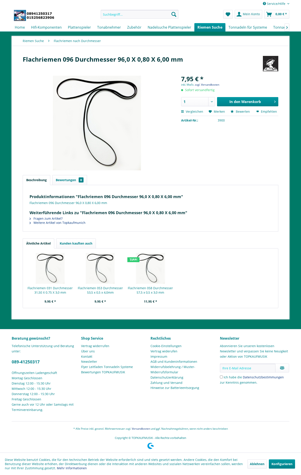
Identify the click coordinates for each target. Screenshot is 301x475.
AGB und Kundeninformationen (173, 361)
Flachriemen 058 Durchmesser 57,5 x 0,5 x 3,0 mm (150, 290)
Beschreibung (36, 180)
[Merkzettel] (228, 14)
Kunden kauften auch (76, 243)
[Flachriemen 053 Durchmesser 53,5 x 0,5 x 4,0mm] (100, 268)
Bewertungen (69, 180)
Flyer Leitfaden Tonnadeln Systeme (107, 367)
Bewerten (243, 111)
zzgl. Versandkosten (207, 85)
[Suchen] (173, 14)
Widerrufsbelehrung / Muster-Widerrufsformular (172, 369)
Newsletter (89, 361)
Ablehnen (257, 464)
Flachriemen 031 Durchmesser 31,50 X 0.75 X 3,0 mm (50, 290)
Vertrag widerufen (163, 351)
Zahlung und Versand (166, 383)
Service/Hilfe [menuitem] (276, 4)
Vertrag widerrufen (95, 346)
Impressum (158, 356)
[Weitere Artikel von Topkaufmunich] (270, 63)
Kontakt (86, 356)
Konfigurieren (281, 464)
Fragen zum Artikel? (48, 218)
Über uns (88, 351)
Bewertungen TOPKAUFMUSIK (103, 372)
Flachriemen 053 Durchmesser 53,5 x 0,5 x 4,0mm (100, 290)
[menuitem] (139, 14)
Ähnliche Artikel (38, 243)
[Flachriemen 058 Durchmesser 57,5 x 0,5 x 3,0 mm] (150, 268)
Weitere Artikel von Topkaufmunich (59, 223)
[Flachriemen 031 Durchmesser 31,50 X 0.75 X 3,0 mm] (50, 268)
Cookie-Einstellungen (166, 346)
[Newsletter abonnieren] (282, 368)
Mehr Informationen (72, 468)
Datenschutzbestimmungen (263, 377)
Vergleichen (194, 111)
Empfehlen (268, 111)
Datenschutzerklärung (166, 377)
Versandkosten (141, 429)
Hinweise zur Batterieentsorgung (174, 388)
